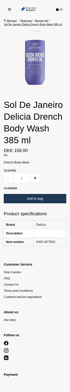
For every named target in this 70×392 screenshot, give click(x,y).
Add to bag (35, 198)
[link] (12, 272)
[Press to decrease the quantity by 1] (8, 178)
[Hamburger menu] (9, 9)
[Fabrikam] (28, 9)
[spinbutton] (21, 178)
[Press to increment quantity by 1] (35, 178)
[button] (10, 20)
